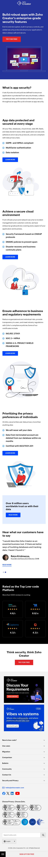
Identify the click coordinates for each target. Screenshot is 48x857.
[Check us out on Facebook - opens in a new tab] (3, 793)
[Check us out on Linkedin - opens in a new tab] (12, 793)
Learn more (10, 160)
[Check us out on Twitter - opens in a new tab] (8, 793)
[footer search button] (43, 835)
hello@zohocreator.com (15, 788)
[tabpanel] (24, 553)
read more (13, 515)
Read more (6, 565)
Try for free (11, 39)
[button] (24, 59)
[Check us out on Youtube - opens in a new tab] (17, 793)
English (8, 841)
